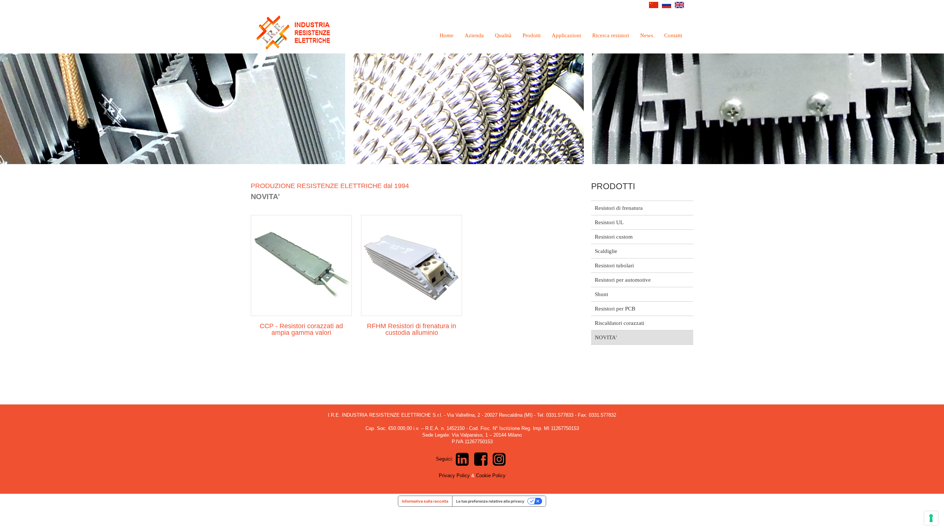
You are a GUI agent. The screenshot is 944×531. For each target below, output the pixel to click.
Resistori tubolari (614, 265)
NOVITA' (606, 337)
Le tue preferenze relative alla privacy (490, 501)
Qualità (503, 35)
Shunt (601, 294)
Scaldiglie (606, 251)
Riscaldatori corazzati (619, 323)
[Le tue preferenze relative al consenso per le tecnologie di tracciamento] (931, 518)
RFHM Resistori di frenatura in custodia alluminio (411, 329)
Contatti (673, 35)
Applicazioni (566, 35)
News (646, 35)
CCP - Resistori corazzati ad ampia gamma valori (301, 329)
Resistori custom (614, 237)
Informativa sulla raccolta (425, 501)
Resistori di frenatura (619, 208)
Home (447, 35)
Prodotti (532, 35)
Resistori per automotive (623, 280)
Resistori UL (609, 222)
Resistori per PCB (615, 309)
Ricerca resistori (610, 35)
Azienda (474, 35)
